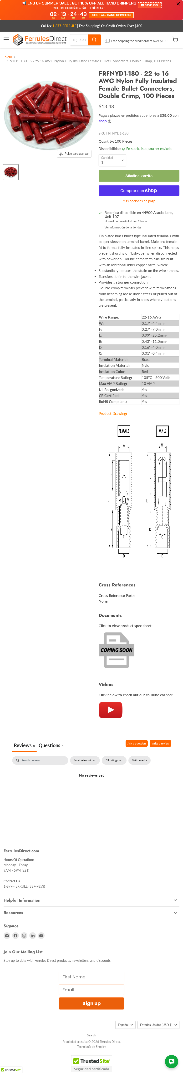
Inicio (8, 57)
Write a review (160, 743)
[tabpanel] (91, 791)
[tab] (51, 746)
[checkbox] (139, 760)
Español (123, 1025)
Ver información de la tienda (123, 227)
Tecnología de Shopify (91, 1047)
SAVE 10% (151, 5)
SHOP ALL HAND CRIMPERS (111, 15)
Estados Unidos (156, 1025)
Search (91, 1035)
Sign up (91, 1003)
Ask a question (136, 743)
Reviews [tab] (24, 745)
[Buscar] (94, 39)
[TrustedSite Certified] (91, 1063)
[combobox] (79, 39)
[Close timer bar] (178, 4)
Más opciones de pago (138, 201)
